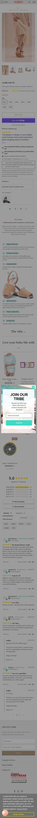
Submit (19, 423)
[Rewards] (5, 813)
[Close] (33, 387)
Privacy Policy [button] (22, 809)
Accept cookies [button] (18, 814)
